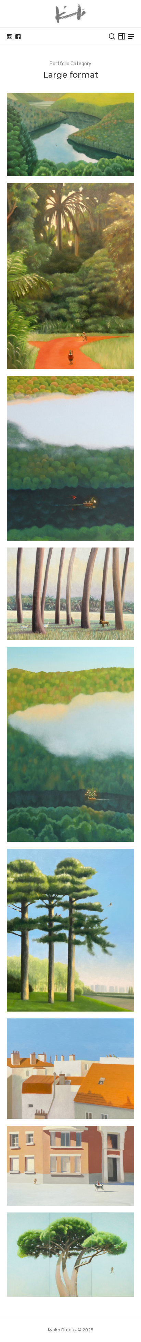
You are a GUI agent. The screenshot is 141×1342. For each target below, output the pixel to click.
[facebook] (18, 36)
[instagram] (9, 36)
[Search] (112, 36)
